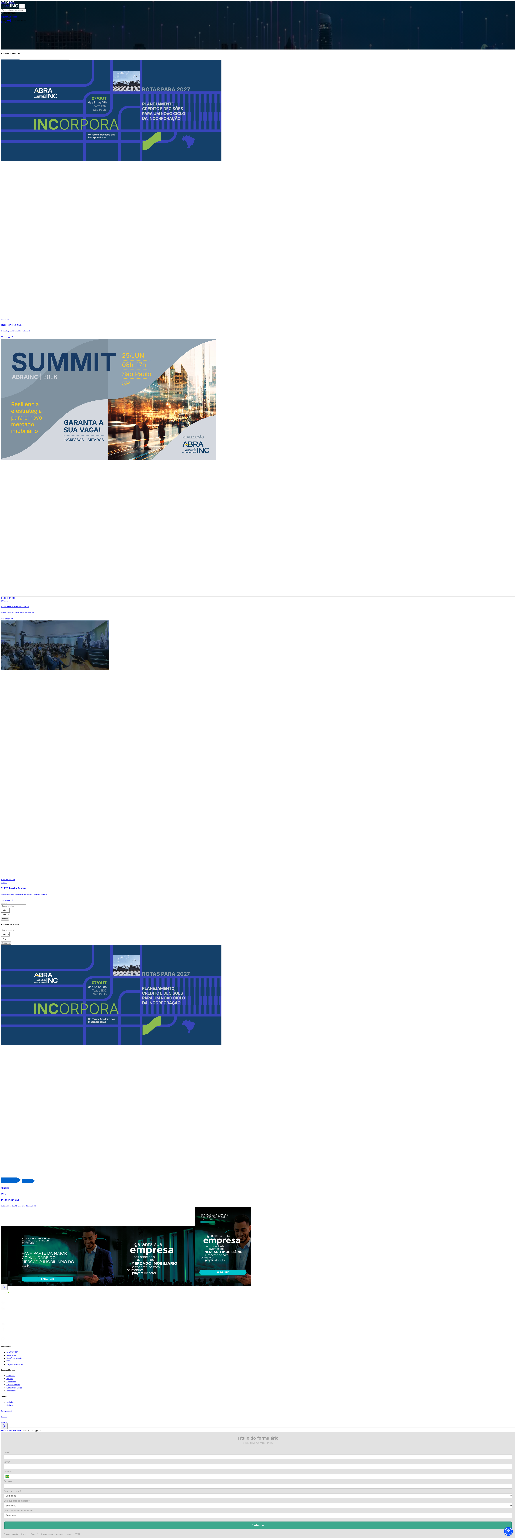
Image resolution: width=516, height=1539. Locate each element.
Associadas (11, 1355)
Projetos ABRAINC (15, 1364)
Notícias (9, 1402)
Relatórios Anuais (14, 1358)
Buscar (5, 919)
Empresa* (8, 1481)
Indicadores (11, 1391)
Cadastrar (258, 1525)
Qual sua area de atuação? (17, 1501)
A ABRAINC (12, 1352)
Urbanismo (11, 1382)
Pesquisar (6, 943)
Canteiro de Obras (14, 1388)
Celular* (8, 1472)
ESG (8, 1361)
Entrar (6, 22)
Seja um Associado (9, 17)
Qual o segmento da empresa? (18, 1511)
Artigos (9, 1405)
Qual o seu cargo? (12, 1491)
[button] (508, 1531)
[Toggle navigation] (22, 6)
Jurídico (9, 1378)
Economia (10, 1375)
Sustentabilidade (13, 1384)
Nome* (7, 1452)
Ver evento (7, 337)
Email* (7, 1462)
